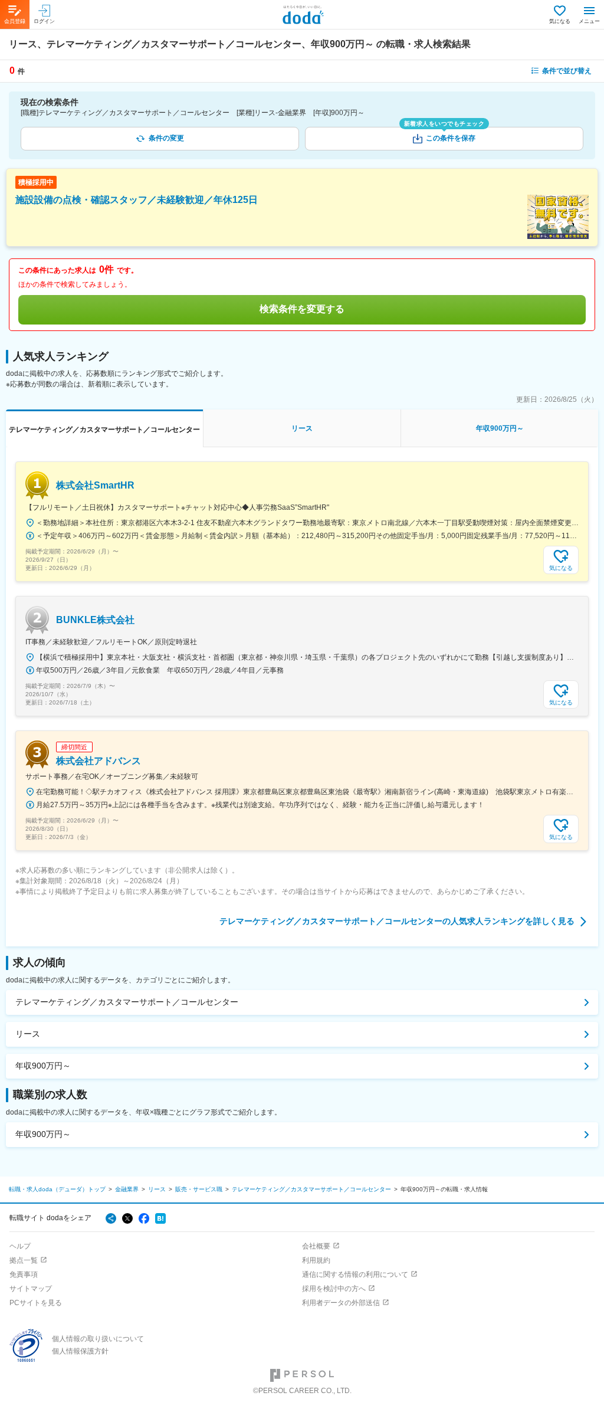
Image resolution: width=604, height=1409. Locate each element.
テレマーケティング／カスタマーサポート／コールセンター (126, 1002)
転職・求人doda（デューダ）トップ (57, 1189)
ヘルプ (20, 1246)
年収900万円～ (43, 1065)
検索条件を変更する (302, 309)
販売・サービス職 (198, 1189)
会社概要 (316, 1246)
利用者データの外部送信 (341, 1303)
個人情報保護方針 (80, 1351)
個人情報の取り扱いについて (98, 1339)
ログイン (44, 21)
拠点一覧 (23, 1260)
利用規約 (316, 1260)
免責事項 (23, 1274)
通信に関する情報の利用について (355, 1274)
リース (27, 1033)
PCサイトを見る (35, 1303)
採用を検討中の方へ (334, 1289)
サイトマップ (30, 1289)
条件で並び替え (567, 71)
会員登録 (14, 21)
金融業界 (127, 1189)
